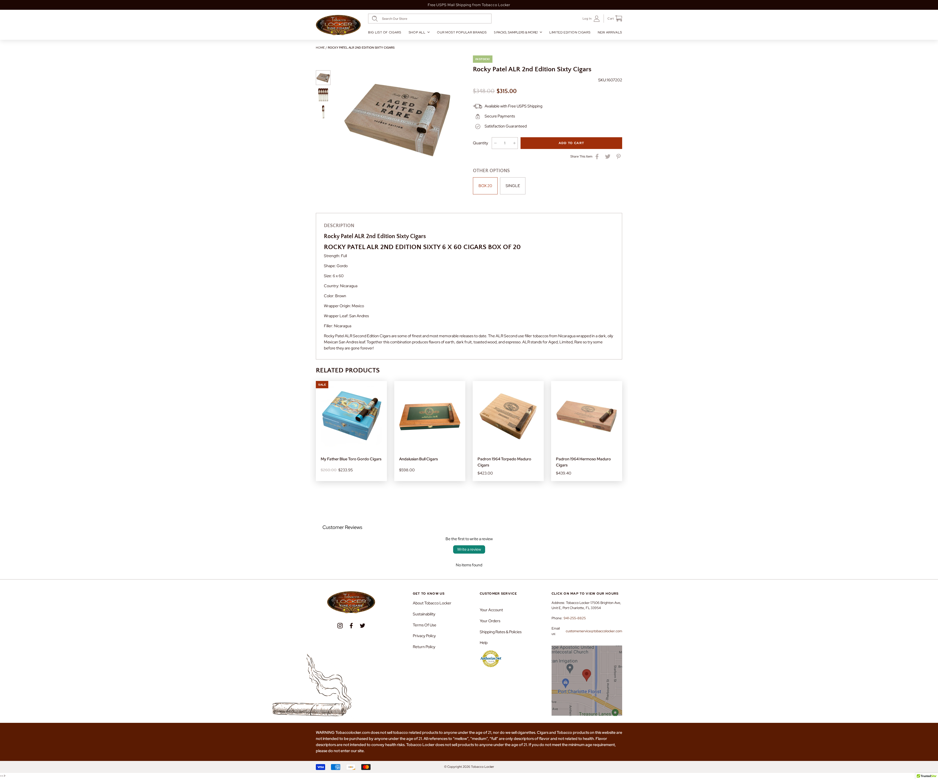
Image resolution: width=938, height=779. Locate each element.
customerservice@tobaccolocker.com (594, 631)
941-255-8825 (575, 618)
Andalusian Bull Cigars (418, 459)
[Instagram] (340, 625)
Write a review (469, 549)
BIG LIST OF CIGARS (384, 32)
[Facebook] (351, 625)
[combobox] (429, 18)
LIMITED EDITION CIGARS (569, 32)
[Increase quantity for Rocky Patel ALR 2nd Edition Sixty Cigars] (514, 143)
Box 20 (485, 185)
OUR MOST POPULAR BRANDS (462, 32)
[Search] (375, 18)
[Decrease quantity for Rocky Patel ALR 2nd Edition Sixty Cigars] (495, 143)
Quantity (480, 143)
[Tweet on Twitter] (607, 156)
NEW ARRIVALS (610, 32)
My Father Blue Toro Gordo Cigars (351, 459)
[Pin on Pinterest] (618, 156)
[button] (613, 18)
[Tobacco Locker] (338, 25)
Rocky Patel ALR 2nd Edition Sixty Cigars (361, 48)
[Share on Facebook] (597, 156)
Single (513, 185)
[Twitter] (362, 625)
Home (320, 48)
